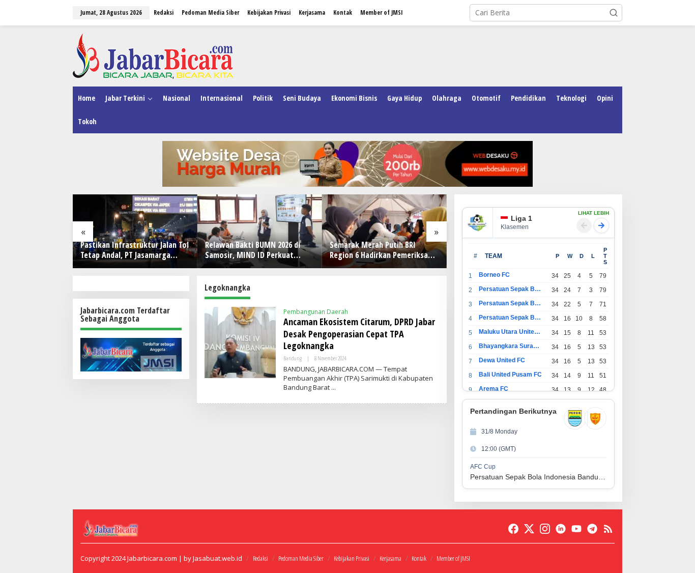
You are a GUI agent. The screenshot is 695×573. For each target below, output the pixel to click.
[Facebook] (513, 528)
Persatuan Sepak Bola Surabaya (510, 317)
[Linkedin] (560, 528)
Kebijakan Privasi (351, 558)
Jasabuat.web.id (217, 558)
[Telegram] (592, 528)
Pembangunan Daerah (315, 311)
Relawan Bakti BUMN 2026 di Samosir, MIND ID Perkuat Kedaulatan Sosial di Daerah (252, 250)
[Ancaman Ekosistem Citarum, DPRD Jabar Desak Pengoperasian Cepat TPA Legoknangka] (333, 387)
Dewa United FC (502, 360)
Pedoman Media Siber (301, 558)
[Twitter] (529, 528)
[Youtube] (576, 528)
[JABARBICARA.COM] (153, 55)
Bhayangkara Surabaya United (510, 346)
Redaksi (260, 558)
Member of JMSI (453, 558)
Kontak (419, 558)
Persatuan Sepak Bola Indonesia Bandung (510, 289)
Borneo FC (494, 274)
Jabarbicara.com (152, 558)
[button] (613, 12)
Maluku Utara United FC (510, 331)
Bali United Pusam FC (510, 374)
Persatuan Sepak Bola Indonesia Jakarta (510, 303)
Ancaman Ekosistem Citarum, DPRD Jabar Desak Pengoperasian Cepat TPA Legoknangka (359, 334)
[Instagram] (545, 528)
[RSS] (608, 528)
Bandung (292, 358)
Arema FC (493, 388)
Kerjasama (390, 558)
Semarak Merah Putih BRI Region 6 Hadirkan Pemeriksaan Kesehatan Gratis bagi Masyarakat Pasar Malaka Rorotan (383, 250)
